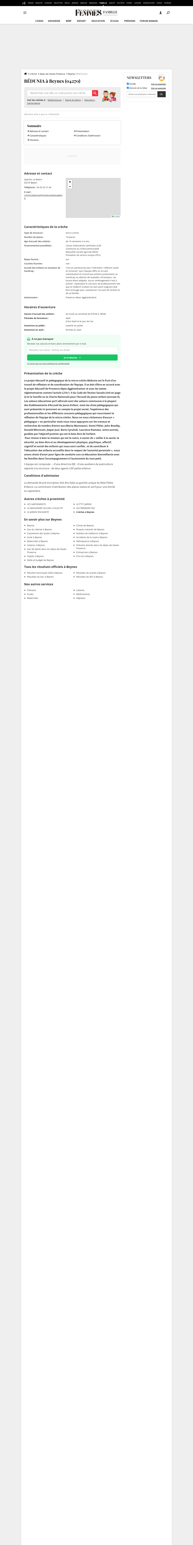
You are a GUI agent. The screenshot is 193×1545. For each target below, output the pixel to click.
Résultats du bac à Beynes (40, 576)
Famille (103, 3)
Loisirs (137, 3)
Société (120, 3)
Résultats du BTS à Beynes (89, 576)
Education (98, 20)
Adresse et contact (39, 131)
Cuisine (48, 3)
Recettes (58, 3)
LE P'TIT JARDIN (84, 504)
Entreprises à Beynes (87, 552)
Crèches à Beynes (85, 512)
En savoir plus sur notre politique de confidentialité (48, 363)
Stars (129, 3)
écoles (114, 20)
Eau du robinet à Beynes (39, 529)
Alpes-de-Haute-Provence (52, 73)
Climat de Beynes (85, 525)
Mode (31, 3)
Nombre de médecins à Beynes (92, 533)
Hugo (159, 3)
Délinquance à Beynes (87, 541)
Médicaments (83, 594)
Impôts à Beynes (35, 556)
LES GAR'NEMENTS (36, 504)
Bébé (68, 20)
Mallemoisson (55, 100)
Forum (167, 3)
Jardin (75, 3)
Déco (67, 3)
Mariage (93, 3)
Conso (39, 20)
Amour (83, 3)
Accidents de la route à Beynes (91, 537)
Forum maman (149, 20)
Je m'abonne (70, 357)
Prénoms (129, 20)
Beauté (39, 3)
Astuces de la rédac (138, 88)
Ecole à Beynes (34, 537)
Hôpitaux (80, 598)
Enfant (81, 20)
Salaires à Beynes (36, 545)
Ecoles (30, 594)
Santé (112, 3)
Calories (80, 590)
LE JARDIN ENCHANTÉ (38, 512)
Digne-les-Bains (73, 100)
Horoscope (149, 3)
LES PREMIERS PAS (85, 508)
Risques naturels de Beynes (90, 529)
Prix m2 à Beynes (84, 556)
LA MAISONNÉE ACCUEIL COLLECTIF (45, 508)
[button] (70, 182)
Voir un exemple (158, 84)
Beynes (71, 73)
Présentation (82, 131)
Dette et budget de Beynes (40, 560)
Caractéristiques (38, 135)
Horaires (34, 139)
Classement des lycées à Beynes (43, 533)
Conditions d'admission (88, 135)
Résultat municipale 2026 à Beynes (44, 572)
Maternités (32, 598)
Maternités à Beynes (37, 541)
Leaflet (117, 216)
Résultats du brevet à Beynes (91, 572)
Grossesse (54, 20)
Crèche (33, 73)
